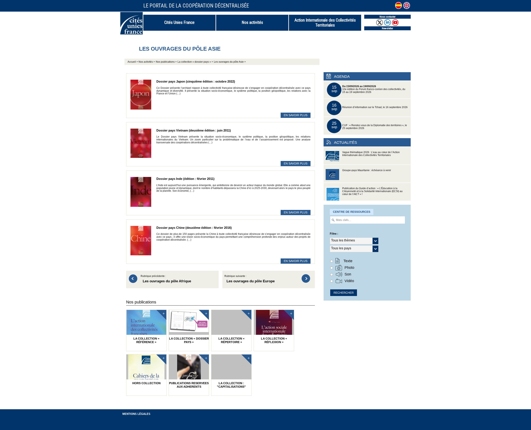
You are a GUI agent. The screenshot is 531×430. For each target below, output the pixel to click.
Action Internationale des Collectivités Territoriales (325, 23)
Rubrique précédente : (166, 279)
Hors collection (146, 383)
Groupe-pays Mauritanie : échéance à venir (366, 170)
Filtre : (334, 233)
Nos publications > (166, 62)
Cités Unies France (179, 22)
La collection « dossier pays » (189, 340)
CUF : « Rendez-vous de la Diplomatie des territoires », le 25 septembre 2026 (369, 125)
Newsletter (387, 28)
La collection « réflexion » (274, 340)
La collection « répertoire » (231, 340)
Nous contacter (388, 16)
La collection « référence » (146, 340)
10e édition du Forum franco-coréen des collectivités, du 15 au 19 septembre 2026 (368, 89)
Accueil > (133, 62)
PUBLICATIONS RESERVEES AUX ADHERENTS (189, 384)
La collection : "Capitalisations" (231, 384)
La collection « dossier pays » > (195, 62)
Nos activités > (147, 62)
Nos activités (252, 22)
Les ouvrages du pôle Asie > (230, 62)
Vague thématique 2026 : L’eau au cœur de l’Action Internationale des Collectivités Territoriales (371, 153)
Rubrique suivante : (249, 279)
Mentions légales (136, 413)
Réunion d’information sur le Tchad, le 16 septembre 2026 (369, 107)
